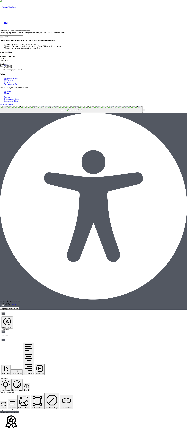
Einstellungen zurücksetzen (9, 412)
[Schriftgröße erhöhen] (3, 305)
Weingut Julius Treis (11, 84)
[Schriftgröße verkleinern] (3, 313)
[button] (144, 110)
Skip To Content (6, 410)
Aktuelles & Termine (11, 78)
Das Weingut (8, 80)
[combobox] (71, 109)
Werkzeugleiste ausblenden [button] (9, 308)
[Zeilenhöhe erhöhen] (3, 331)
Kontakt (7, 82)
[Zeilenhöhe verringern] (3, 340)
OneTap (13, 304)
